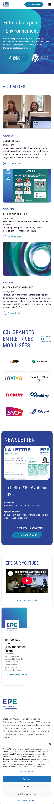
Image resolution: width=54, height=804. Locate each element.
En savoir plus (14, 163)
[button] (49, 743)
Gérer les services (26, 772)
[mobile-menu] (48, 4)
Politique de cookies (25, 800)
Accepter (27, 779)
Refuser (27, 786)
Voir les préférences (27, 794)
